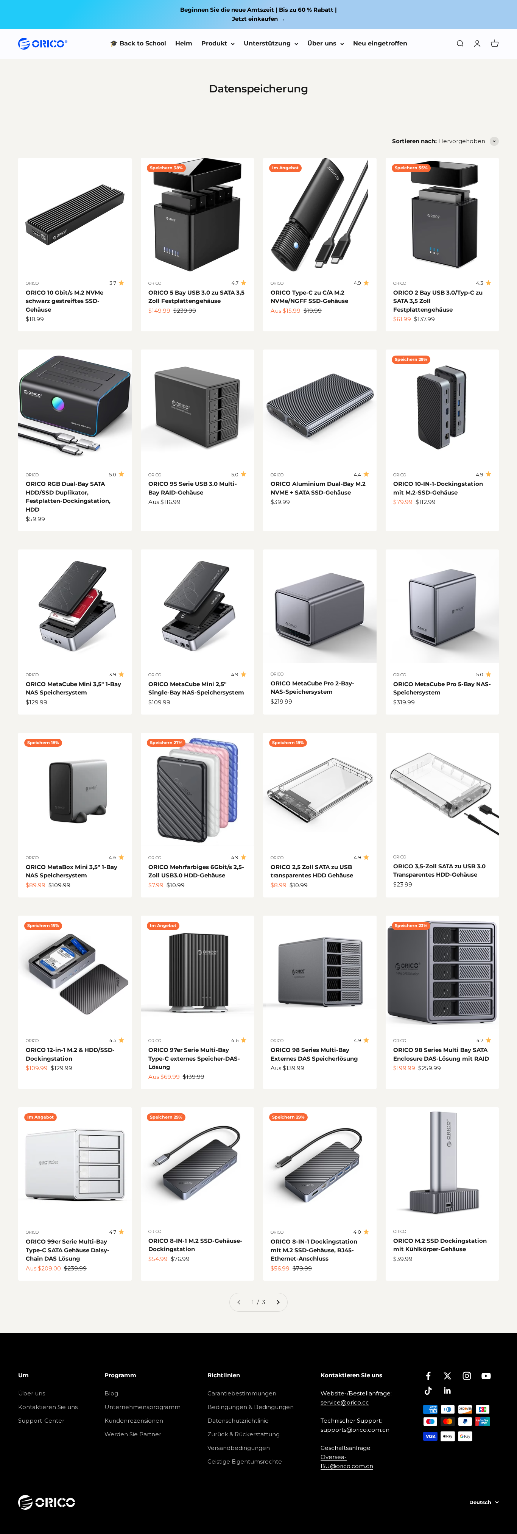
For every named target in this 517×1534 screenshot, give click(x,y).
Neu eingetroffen (380, 43)
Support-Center (41, 1420)
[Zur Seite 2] (277, 1302)
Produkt (214, 43)
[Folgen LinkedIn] (447, 1391)
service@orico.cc (345, 1402)
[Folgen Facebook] (428, 1376)
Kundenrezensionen (133, 1420)
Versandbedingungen (238, 1447)
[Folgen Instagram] (467, 1376)
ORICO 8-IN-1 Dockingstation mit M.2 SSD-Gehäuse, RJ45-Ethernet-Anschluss (314, 1250)
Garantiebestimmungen (241, 1393)
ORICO (32, 283)
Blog (111, 1393)
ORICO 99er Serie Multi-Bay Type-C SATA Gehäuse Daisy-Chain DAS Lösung (67, 1250)
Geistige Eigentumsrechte (244, 1461)
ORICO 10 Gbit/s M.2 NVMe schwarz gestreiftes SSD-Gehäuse (64, 301)
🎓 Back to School (138, 43)
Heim (183, 43)
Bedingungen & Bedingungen (250, 1407)
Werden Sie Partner (132, 1434)
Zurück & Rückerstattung (243, 1434)
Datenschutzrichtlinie (238, 1420)
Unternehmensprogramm (142, 1407)
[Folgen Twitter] (447, 1376)
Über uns (321, 43)
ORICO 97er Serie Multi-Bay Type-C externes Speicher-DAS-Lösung (194, 1058)
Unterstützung (267, 43)
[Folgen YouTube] (486, 1376)
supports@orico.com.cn (355, 1429)
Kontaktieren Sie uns (48, 1407)
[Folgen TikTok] (428, 1391)
